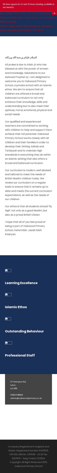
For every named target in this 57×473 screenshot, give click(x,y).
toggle (54, 13)
